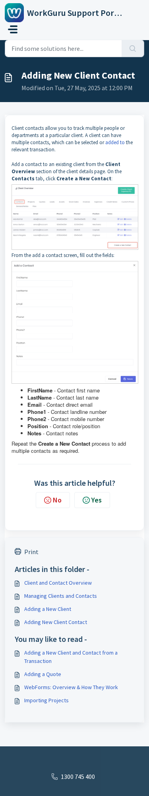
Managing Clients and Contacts (60, 595)
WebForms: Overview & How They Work (71, 687)
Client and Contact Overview (58, 582)
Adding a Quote (42, 674)
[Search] (133, 48)
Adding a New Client (47, 608)
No (57, 499)
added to (115, 142)
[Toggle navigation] (13, 29)
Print (31, 552)
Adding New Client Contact (55, 622)
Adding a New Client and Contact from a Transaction (71, 657)
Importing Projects (46, 700)
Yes (96, 499)
